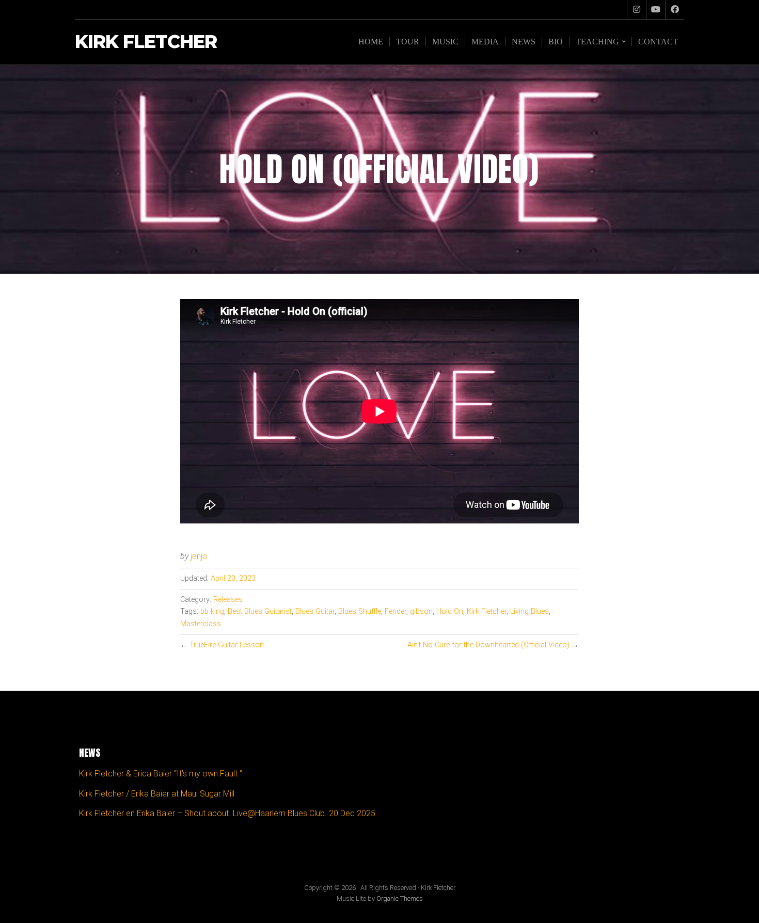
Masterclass (200, 623)
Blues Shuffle (359, 611)
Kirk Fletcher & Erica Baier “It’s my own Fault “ (160, 773)
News (523, 41)
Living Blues (529, 611)
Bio (555, 41)
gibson (421, 611)
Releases (228, 599)
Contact (658, 41)
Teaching (597, 41)
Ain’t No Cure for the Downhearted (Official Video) (488, 645)
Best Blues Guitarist (260, 611)
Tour (407, 41)
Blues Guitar (315, 611)
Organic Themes (399, 898)
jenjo (199, 556)
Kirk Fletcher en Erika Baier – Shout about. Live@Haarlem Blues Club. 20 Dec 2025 (227, 813)
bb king (212, 611)
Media (485, 41)
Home (370, 41)
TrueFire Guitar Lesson (226, 645)
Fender (395, 611)
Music (445, 41)
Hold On (449, 611)
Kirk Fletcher (146, 42)
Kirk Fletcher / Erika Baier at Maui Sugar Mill (156, 794)
